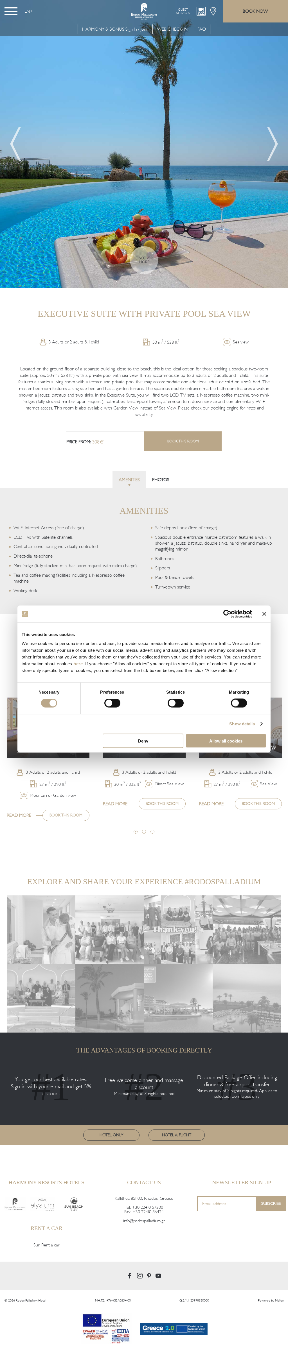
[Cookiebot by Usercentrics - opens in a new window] (227, 614)
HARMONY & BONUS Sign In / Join (114, 29)
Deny (143, 740)
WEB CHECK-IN (172, 29)
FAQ (201, 29)
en (27, 11)
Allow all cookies (225, 740)
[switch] (112, 703)
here (78, 663)
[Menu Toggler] (10, 11)
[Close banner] (264, 614)
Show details (242, 723)
